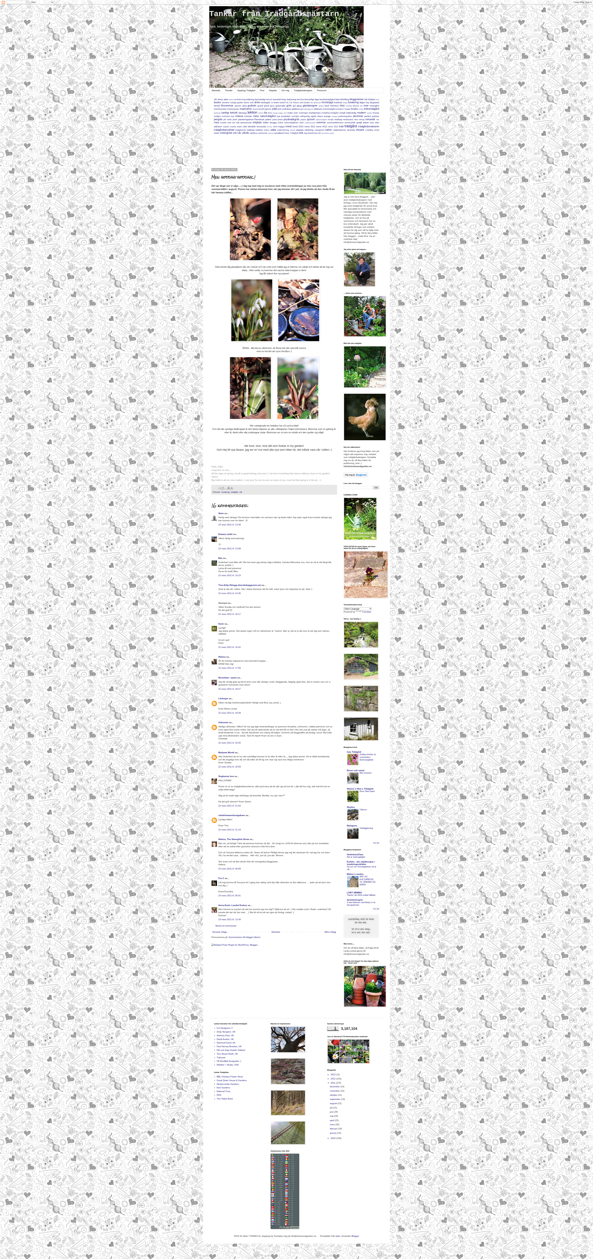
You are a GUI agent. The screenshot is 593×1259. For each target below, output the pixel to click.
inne (366, 105)
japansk (268, 109)
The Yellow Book (225, 1098)
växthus (253, 133)
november (335, 1091)
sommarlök (350, 122)
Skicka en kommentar (225, 926)
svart (239, 126)
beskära (300, 99)
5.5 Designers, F (225, 1028)
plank (235, 119)
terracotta (261, 126)
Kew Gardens (223, 1087)
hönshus (334, 105)
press (280, 119)
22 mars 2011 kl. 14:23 (229, 575)
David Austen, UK (225, 1039)
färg (367, 103)
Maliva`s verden (355, 874)
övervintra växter (327, 133)
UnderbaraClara (355, 854)
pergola (218, 119)
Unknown (223, 722)
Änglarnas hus (226, 776)
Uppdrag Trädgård (246, 90)
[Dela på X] (225, 488)
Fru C (221, 878)
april (332, 1120)
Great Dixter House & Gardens (232, 1080)
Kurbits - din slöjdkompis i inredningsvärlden (361, 862)
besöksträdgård (327, 99)
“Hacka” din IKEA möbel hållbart (361, 895)
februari (334, 1128)
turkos (266, 130)
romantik (370, 119)
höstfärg (349, 106)
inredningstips (233, 109)
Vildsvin (363, 809)
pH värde (227, 119)
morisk (369, 113)
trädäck (259, 130)
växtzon (271, 133)
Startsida (216, 90)
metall (342, 113)
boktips (371, 99)
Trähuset (221, 1057)
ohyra (320, 116)
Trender (229, 90)
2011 (333, 1083)
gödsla (321, 106)
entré (276, 102)
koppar (348, 109)
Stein (221, 513)
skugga (273, 122)
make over (292, 113)
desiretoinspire (355, 900)
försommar (227, 105)
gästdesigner (310, 105)
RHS (219, 1095)
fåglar (362, 102)
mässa (239, 116)
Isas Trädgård (354, 752)
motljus (217, 116)
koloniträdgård (329, 109)
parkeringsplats (345, 116)
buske (217, 102)
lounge (275, 113)
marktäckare (315, 113)
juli (331, 1107)
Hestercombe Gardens (228, 1084)
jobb (274, 108)
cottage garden (236, 103)
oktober (334, 1095)
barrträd (277, 99)
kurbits (361, 109)
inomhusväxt (220, 109)
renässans (348, 119)
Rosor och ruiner (356, 770)
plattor (268, 119)
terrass (269, 127)
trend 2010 (297, 126)
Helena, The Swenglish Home (233, 839)
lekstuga (243, 113)
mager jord (282, 113)
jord (279, 109)
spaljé (359, 122)
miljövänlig (351, 113)
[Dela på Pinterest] (231, 488)
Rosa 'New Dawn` (367, 791)
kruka (354, 108)
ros (377, 119)
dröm (257, 102)
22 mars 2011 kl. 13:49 (229, 524)
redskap (338, 119)
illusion (356, 106)
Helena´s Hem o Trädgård (360, 788)
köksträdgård (371, 108)
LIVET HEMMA (354, 892)
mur (232, 116)
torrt (275, 126)
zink (301, 132)
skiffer (266, 122)
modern (361, 112)
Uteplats (273, 90)
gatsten (238, 106)
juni (332, 1112)
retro (356, 119)
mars (332, 1124)
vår (239, 132)
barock (269, 99)
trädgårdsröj (240, 130)
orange (327, 116)
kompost (340, 109)
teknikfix (252, 126)
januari (333, 1133)
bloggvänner (357, 99)
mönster (248, 116)
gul (294, 105)
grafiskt (252, 105)
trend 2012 (321, 126)
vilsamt (360, 129)
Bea (220, 558)
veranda (351, 130)
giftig (244, 106)
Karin (221, 624)
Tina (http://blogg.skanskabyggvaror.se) (239, 585)
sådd (245, 127)
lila (265, 112)
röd (237, 122)
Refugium (352, 825)
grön (289, 105)
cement (225, 102)
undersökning (283, 130)
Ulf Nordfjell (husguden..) (229, 1061)
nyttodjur (295, 116)
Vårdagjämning (366, 828)
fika (312, 103)
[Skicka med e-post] (219, 488)
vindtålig (369, 130)
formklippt (327, 102)
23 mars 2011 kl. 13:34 (229, 919)
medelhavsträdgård (330, 113)
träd (341, 126)
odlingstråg (305, 116)
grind (266, 105)
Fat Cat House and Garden (298, 103)
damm (246, 103)
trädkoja (251, 130)
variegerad (319, 130)
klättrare (318, 109)
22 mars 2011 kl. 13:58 (229, 548)
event (282, 102)
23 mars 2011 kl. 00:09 (229, 868)
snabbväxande (310, 123)
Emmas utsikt (225, 534)
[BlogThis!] (222, 488)
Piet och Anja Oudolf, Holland (231, 1050)
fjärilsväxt (317, 103)
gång (299, 105)
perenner (358, 116)
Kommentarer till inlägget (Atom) (244, 937)
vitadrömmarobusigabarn (231, 815)
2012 (333, 1078)
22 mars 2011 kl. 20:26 (229, 743)
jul (302, 109)
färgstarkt (374, 102)
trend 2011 (310, 126)
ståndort (218, 126)
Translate (366, 612)
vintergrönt (226, 132)
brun (377, 99)
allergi (220, 99)
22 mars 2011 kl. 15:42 (229, 647)
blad (337, 99)
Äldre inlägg (330, 932)
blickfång (344, 99)
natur (256, 116)
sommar (321, 122)
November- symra (227, 677)
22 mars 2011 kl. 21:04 (229, 805)
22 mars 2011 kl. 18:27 (229, 689)
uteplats (300, 130)
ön (319, 133)
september (335, 1099)
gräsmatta (280, 105)
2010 (333, 1138)
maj (332, 1116)
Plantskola (259, 119)
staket (366, 122)
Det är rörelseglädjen (356, 857)
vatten (328, 129)
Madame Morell (226, 752)
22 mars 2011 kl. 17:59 (229, 668)
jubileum (296, 109)
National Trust (223, 1091)
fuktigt (345, 103)
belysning (291, 99)
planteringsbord (246, 119)
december (335, 1086)
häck (327, 105)
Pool (262, 90)
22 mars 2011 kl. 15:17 (229, 614)
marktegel (303, 113)
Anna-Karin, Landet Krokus (232, 905)
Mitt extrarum (366, 773)
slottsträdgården (291, 123)
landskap (217, 113)
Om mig (285, 90)
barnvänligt (260, 99)
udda (273, 129)
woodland (279, 133)
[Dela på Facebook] (228, 488)
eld (272, 103)
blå (365, 99)
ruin (233, 123)
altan (226, 99)
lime (270, 113)
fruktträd (338, 102)
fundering (353, 102)
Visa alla (376, 843)
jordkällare (286, 109)
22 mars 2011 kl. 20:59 (229, 766)
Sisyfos (351, 807)
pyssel (311, 119)
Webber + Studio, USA (228, 1065)
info (361, 106)
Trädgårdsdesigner (303, 90)
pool (274, 119)
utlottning (309, 130)
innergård (374, 105)
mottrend (226, 116)
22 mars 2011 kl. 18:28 (229, 713)
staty (372, 123)
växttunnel (262, 133)
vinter (216, 133)
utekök (292, 130)
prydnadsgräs (291, 119)
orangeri (335, 116)
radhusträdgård (321, 119)
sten (377, 122)
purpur (303, 119)
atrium (231, 99)
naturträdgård (267, 116)
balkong (250, 99)
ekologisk (265, 102)
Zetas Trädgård (291, 133)
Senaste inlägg (219, 932)
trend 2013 (333, 127)
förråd (217, 105)
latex (338, 1236)
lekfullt (234, 112)
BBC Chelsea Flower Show (230, 1076)
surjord (226, 127)
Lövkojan (223, 698)
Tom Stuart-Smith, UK (227, 1054)
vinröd (376, 130)
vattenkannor (339, 130)
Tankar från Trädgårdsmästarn (274, 14)
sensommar (246, 122)
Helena (222, 657)
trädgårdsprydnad (224, 129)
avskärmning (240, 99)
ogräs (313, 116)
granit (260, 105)
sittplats (257, 122)
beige (283, 99)
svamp (233, 127)
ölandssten (313, 133)
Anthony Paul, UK (225, 1035)
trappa (281, 126)
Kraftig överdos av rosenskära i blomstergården (368, 757)
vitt (235, 132)
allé (215, 99)
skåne (280, 123)
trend (288, 126)
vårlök (245, 132)
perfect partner (371, 116)
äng (305, 133)
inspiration (246, 108)
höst (342, 105)
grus (272, 105)
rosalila (223, 123)
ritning (361, 119)
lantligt (225, 112)
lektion (252, 112)
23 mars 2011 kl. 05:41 (229, 895)
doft (252, 103)
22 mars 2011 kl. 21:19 (229, 829)
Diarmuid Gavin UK (226, 1042)
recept (330, 119)
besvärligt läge (312, 99)
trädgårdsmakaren (368, 126)
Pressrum (321, 90)
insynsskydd (258, 109)
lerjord (261, 113)
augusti (334, 1103)
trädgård (351, 126)
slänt (301, 123)
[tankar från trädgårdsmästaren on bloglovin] (356, 476)
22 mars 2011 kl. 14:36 (229, 593)
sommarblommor (335, 122)
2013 (333, 1074)
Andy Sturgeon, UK (226, 1031)
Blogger (355, 1236)
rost (229, 122)
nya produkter (283, 116)
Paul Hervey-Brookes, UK (229, 1046)
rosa (216, 122)
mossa (376, 113)
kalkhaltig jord (308, 109)
